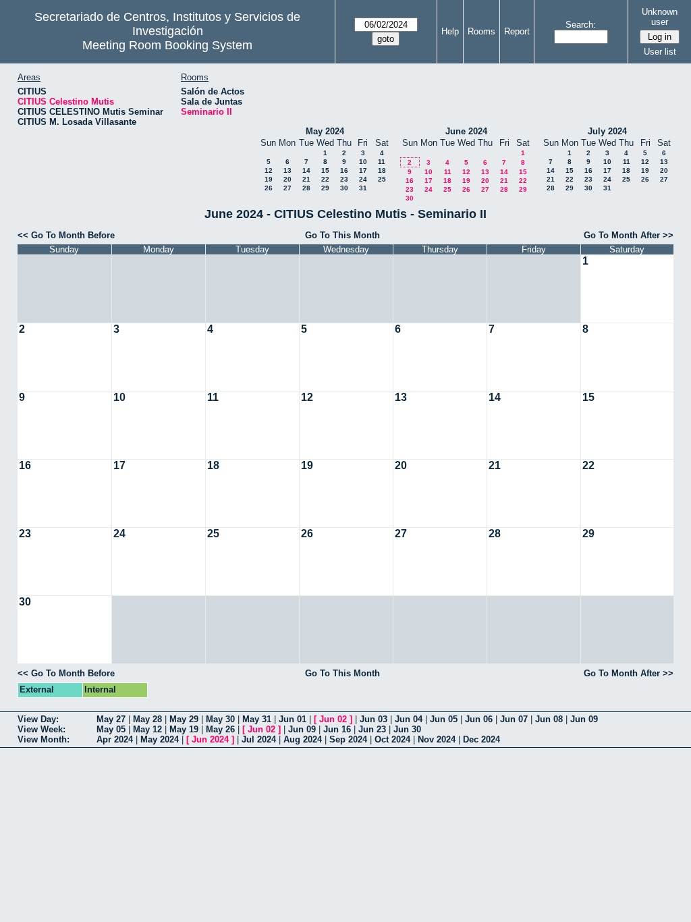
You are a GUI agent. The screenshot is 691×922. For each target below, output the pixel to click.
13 (287, 170)
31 (363, 188)
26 (269, 188)
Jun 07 (514, 719)
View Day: (38, 719)
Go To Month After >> (628, 235)
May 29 (183, 719)
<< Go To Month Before (66, 235)
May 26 (220, 729)
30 (344, 188)
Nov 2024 (436, 739)
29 (325, 188)
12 (269, 170)
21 (306, 179)
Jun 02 (333, 719)
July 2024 (607, 131)
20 (287, 179)
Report (517, 31)
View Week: (41, 729)
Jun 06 (479, 719)
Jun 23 (372, 729)
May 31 (256, 719)
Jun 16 (337, 729)
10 (363, 161)
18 (382, 170)
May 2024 (325, 131)
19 (269, 179)
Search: (580, 25)
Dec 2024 (481, 739)
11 (381, 161)
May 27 (111, 719)
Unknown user (660, 17)
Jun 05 (444, 719)
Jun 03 (373, 719)
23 (344, 179)
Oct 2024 (392, 739)
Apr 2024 (114, 739)
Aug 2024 (302, 739)
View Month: (44, 739)
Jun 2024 (210, 739)
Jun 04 (408, 719)
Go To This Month (342, 235)
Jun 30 (407, 729)
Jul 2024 (259, 739)
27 (287, 188)
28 (306, 188)
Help (450, 31)
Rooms (481, 31)
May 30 (220, 719)
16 (344, 170)
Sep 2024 (348, 739)
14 (306, 170)
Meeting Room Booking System (167, 45)
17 (363, 170)
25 (382, 179)
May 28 (147, 719)
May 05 (111, 729)
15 (325, 170)
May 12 (147, 729)
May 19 (183, 729)
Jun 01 (292, 719)
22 (325, 179)
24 (363, 179)
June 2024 (466, 131)
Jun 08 (549, 719)
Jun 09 (584, 719)
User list (660, 52)
